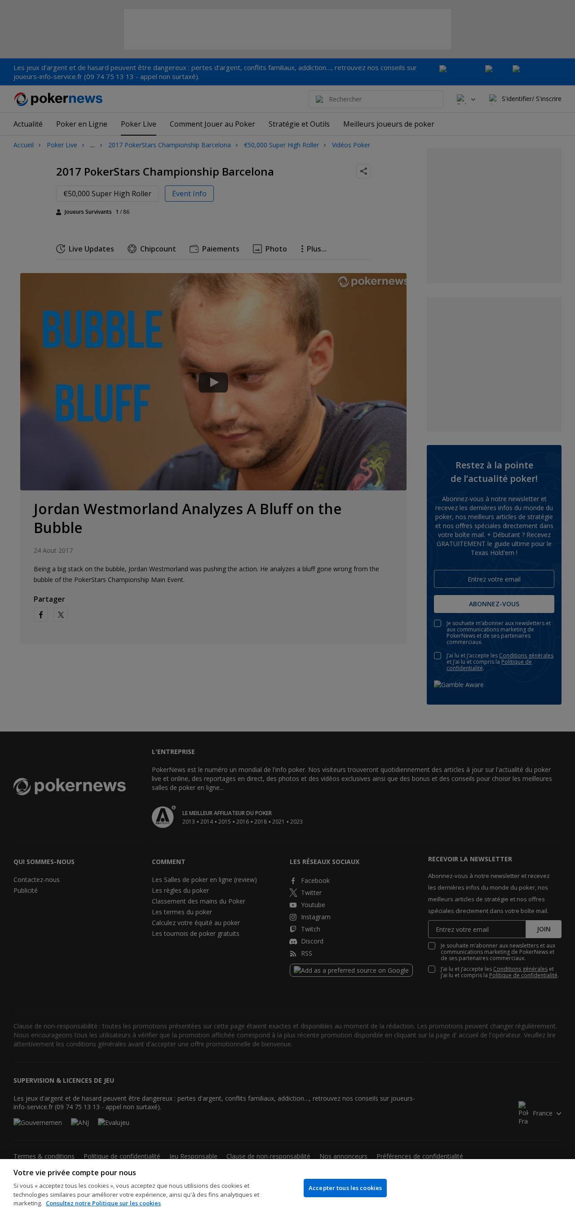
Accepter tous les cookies (345, 1188)
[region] (287, 1188)
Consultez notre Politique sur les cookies (103, 1203)
